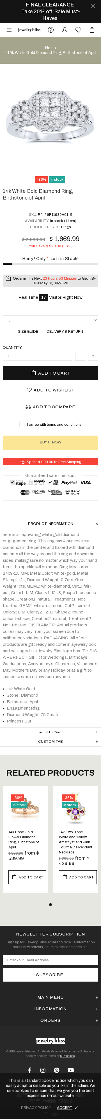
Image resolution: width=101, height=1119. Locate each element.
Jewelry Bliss (29, 30)
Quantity (12, 348)
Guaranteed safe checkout (50, 475)
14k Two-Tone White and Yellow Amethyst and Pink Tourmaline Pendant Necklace (75, 842)
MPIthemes (67, 1055)
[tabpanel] (25, 843)
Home (50, 48)
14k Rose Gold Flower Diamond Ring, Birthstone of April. (23, 839)
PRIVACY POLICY (36, 1108)
